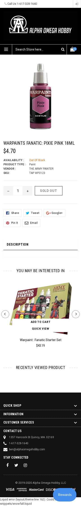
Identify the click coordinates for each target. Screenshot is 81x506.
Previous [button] (5, 314)
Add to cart (41, 322)
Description (18, 244)
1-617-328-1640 (27, 3)
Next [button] (76, 314)
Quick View (40, 328)
